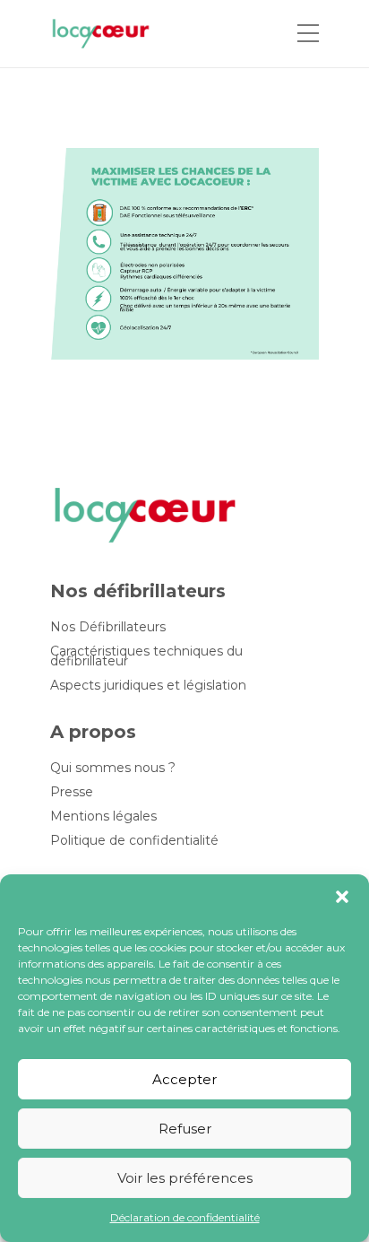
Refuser (185, 1128)
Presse (71, 792)
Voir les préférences (185, 1177)
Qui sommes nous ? (113, 768)
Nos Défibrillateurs (108, 627)
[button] (342, 897)
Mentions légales (103, 816)
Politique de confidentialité (134, 841)
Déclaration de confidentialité (185, 1217)
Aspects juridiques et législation (148, 685)
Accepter (184, 1079)
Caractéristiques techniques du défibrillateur (146, 656)
